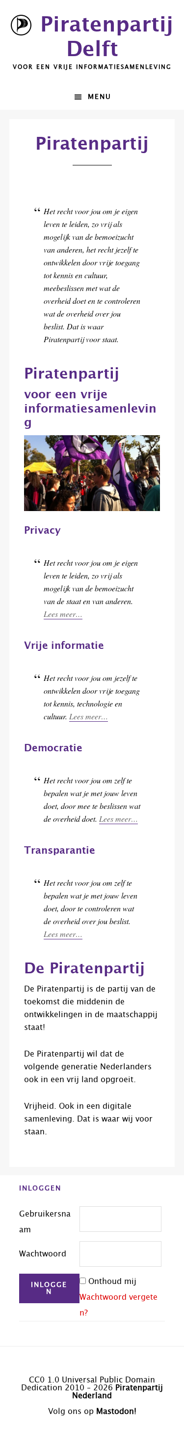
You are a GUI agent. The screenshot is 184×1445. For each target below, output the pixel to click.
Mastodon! (116, 1411)
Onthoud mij (112, 1281)
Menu (99, 97)
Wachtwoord (42, 1254)
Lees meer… (63, 614)
